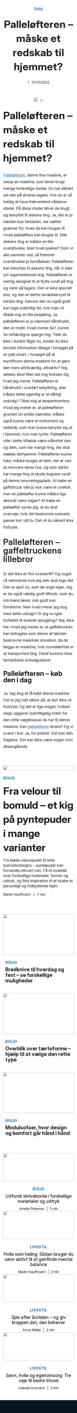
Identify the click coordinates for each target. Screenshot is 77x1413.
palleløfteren (38, 726)
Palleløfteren (14, 175)
